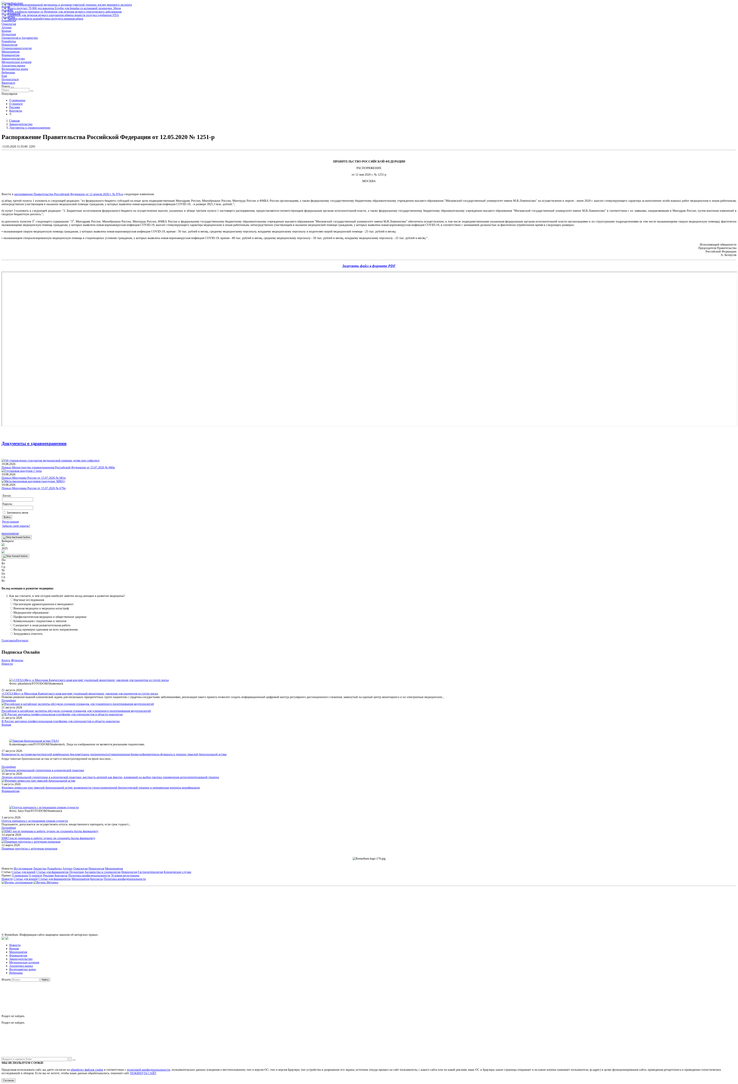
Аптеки (7, 27)
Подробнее (9, 700)
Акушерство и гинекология (102, 872)
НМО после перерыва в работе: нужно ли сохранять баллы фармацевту (48, 838)
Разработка (9, 41)
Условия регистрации (125, 875)
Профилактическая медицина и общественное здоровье (49, 616)
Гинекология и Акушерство (20, 37)
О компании (17, 100)
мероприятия (10, 533)
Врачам (6, 30)
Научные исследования (28, 600)
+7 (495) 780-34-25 (361, 905)
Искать (6, 979)
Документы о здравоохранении (34, 443)
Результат (22, 640)
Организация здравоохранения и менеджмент (43, 604)
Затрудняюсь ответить (27, 633)
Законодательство (13, 58)
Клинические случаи (177, 872)
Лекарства (40, 868)
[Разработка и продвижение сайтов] (3, 938)
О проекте (16, 103)
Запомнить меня (17, 512)
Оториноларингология (17, 48)
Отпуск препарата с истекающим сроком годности (35, 820)
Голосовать (9, 640)
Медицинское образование (31, 612)
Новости (7, 663)
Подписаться (10, 79)
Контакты (15, 110)
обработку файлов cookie (87, 1069)
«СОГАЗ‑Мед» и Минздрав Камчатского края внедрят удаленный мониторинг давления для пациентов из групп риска (80, 693)
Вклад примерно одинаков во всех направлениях (45, 629)
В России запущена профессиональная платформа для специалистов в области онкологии (61, 721)
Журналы (17, 660)
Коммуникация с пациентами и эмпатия (39, 621)
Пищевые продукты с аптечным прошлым (29, 848)
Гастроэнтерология (150, 872)
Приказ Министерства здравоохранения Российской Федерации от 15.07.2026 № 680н (58, 467)
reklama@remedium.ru (411, 905)
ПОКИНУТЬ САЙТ (143, 1073)
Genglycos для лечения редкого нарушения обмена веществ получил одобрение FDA (63, 15)
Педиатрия (9, 34)
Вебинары (8, 72)
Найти (45, 979)
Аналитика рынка (13, 65)
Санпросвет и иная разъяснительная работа (41, 625)
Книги (6, 660)
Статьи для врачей (24, 872)
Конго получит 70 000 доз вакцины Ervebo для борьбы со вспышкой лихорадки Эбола (64, 8)
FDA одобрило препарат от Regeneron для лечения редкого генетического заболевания (64, 11)
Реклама (14, 107)
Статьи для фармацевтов (52, 872)
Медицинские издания (16, 62)
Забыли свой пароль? (16, 525)
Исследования (23, 868)
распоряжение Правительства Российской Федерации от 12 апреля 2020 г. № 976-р (68, 194)
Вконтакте (8, 82)
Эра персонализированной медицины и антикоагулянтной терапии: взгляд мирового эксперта (70, 4)
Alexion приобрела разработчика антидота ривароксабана (45, 18)
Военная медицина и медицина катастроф (41, 608)
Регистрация (10, 521)
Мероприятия (10, 51)
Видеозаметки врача (15, 69)
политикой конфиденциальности (148, 1069)
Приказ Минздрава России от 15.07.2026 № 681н (34, 477)
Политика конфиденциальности (89, 875)
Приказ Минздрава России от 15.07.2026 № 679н (34, 488)
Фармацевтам (10, 55)
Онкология (9, 24)
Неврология (9, 44)
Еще (4, 75)
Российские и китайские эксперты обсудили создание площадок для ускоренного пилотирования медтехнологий (76, 710)
